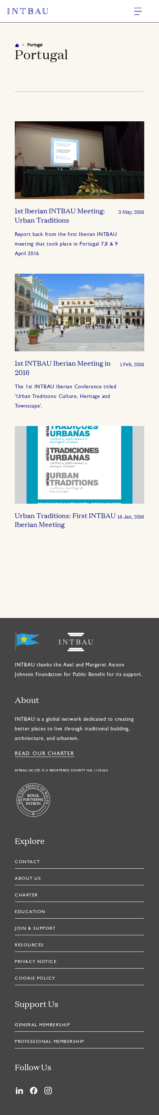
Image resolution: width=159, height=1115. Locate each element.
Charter (26, 895)
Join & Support (35, 928)
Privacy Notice (36, 962)
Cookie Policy (35, 978)
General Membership (42, 1025)
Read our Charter (44, 754)
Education (30, 912)
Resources (29, 945)
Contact (27, 862)
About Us (28, 878)
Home (17, 45)
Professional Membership (49, 1042)
